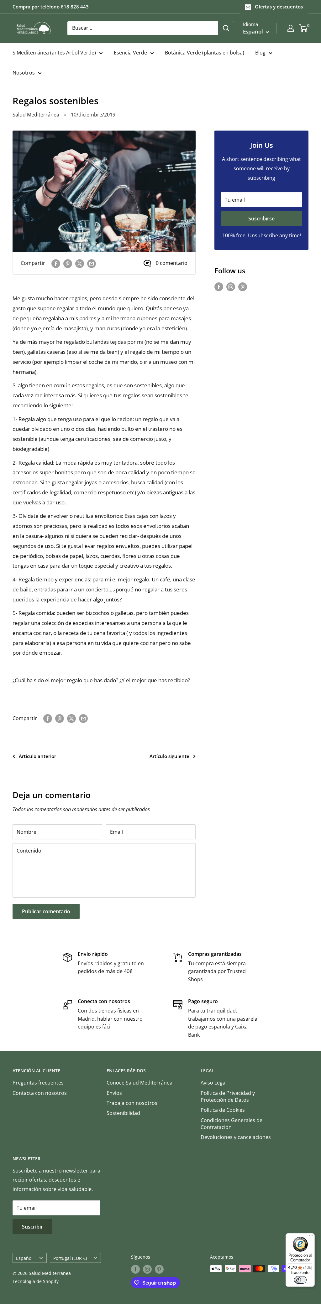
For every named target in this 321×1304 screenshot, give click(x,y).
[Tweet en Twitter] (79, 263)
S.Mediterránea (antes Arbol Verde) (54, 52)
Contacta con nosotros (40, 1093)
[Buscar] (226, 28)
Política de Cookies (223, 1109)
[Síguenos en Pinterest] (242, 286)
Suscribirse (261, 218)
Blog (260, 52)
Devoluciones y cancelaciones (236, 1137)
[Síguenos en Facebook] (218, 286)
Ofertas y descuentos (279, 6)
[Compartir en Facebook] (55, 263)
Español (24, 1258)
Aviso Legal (214, 1082)
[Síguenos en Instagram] (230, 286)
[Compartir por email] (91, 263)
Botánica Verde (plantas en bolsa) (204, 52)
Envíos (114, 1093)
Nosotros (24, 72)
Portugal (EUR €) (70, 1258)
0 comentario (171, 263)
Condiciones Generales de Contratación (231, 1124)
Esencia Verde (130, 52)
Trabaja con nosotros (132, 1103)
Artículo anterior (37, 756)
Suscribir (32, 1226)
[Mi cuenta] (290, 28)
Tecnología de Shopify (36, 1281)
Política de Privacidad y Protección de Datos (228, 1096)
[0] (303, 28)
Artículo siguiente (169, 756)
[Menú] (311, 1237)
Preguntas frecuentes (38, 1082)
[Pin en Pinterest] (67, 263)
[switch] (300, 1280)
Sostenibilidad (123, 1113)
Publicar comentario (46, 911)
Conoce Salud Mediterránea (139, 1082)
